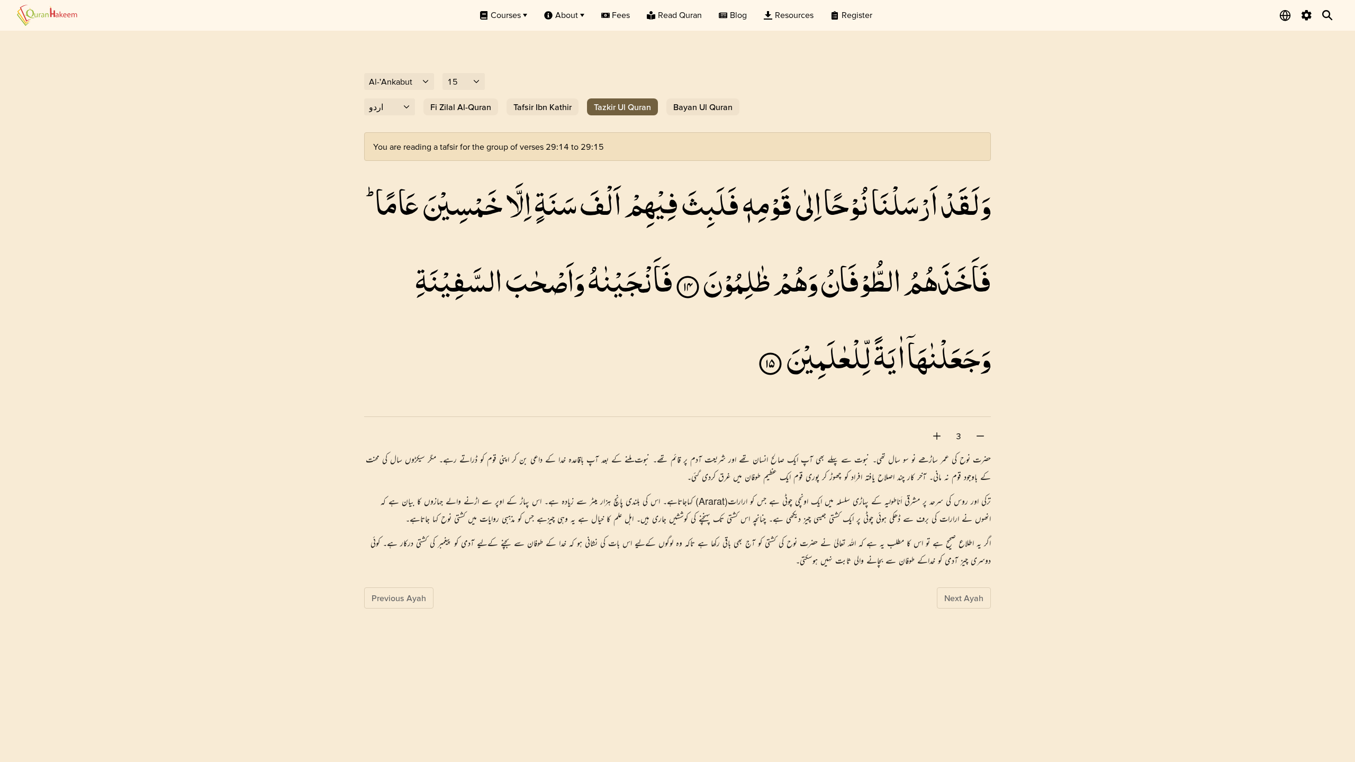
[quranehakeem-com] (47, 15)
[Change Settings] (1306, 15)
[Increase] (936, 436)
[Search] (1327, 15)
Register (857, 15)
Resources (794, 15)
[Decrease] (980, 436)
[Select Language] (1285, 15)
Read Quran (680, 15)
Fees (621, 15)
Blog (738, 15)
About (566, 15)
